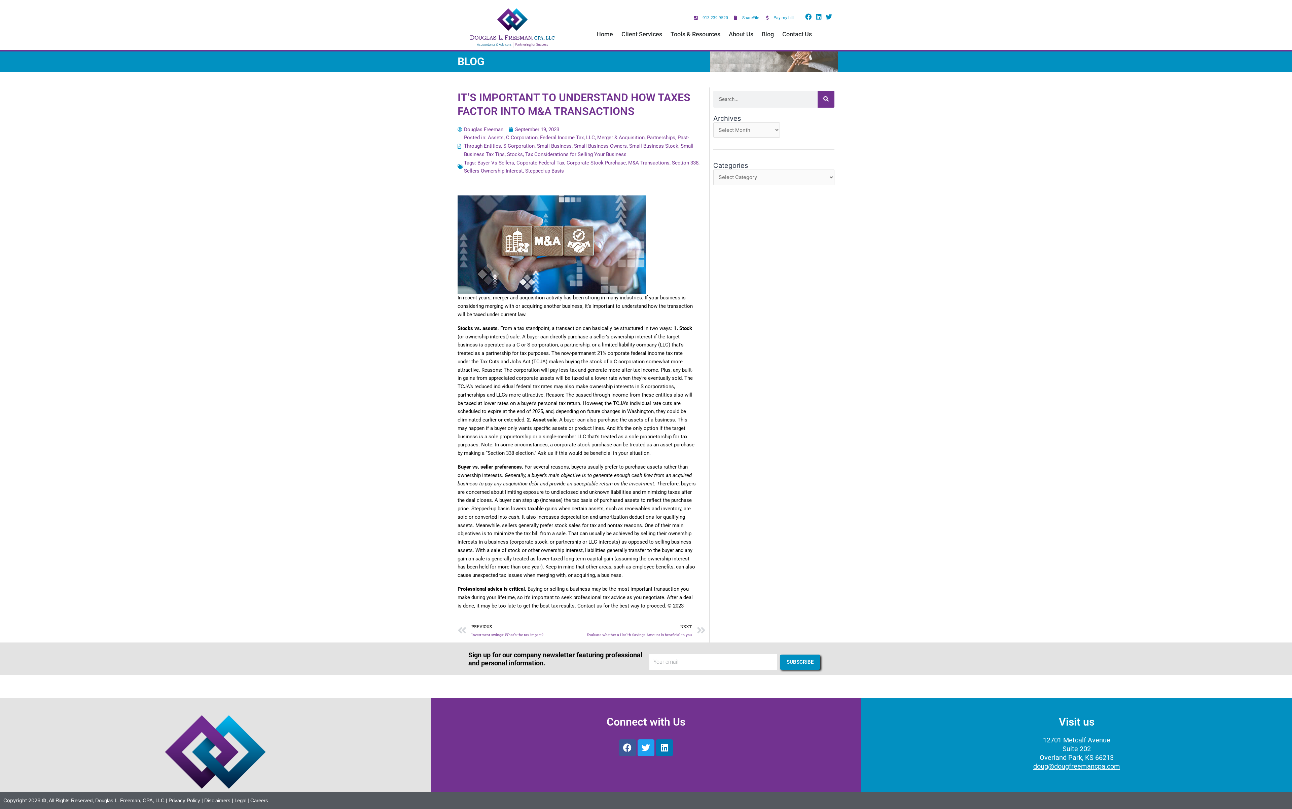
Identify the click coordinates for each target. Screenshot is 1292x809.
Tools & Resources (695, 34)
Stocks (515, 154)
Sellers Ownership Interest (493, 171)
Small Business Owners (600, 146)
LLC (590, 138)
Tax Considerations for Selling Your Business (575, 154)
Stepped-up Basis (544, 171)
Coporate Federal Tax (540, 163)
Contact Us (797, 34)
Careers (259, 800)
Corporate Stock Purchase (596, 163)
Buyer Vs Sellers (495, 163)
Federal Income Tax (562, 138)
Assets (496, 138)
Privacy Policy (184, 800)
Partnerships (661, 138)
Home (605, 34)
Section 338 (685, 163)
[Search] (826, 99)
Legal (240, 800)
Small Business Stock (653, 146)
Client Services (641, 34)
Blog (768, 34)
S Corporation (519, 146)
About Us (741, 34)
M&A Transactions (649, 163)
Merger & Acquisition (621, 138)
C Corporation (522, 138)
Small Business (554, 146)
